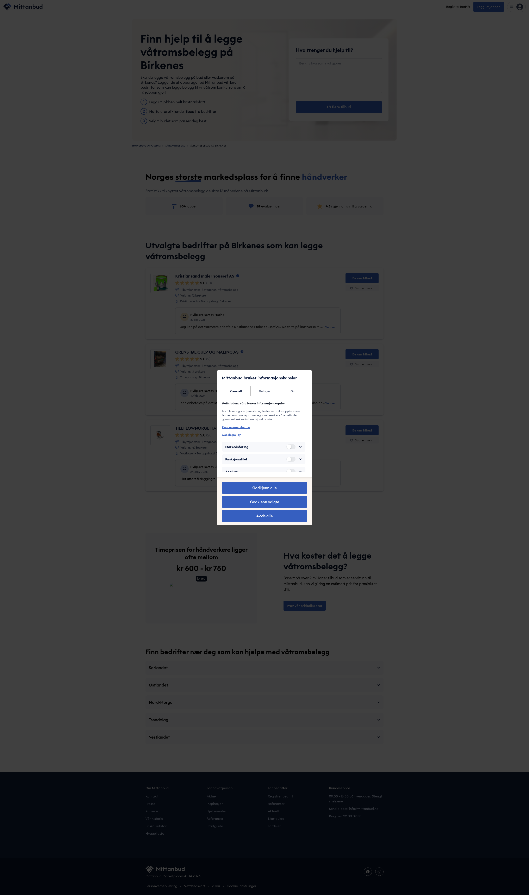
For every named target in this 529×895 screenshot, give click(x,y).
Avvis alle (264, 516)
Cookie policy (231, 435)
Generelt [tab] (236, 391)
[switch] (290, 446)
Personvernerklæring (236, 427)
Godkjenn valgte (264, 501)
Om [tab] (293, 391)
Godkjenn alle (264, 487)
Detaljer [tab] (264, 391)
